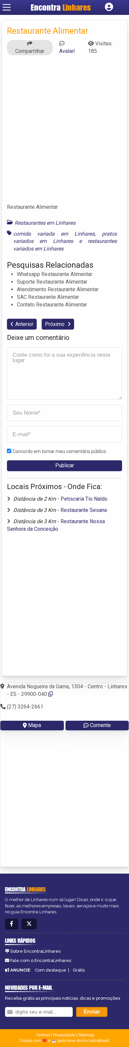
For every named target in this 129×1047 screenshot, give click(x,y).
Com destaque (50, 970)
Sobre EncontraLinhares (35, 951)
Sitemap (86, 1035)
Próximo (55, 324)
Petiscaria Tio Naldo (84, 499)
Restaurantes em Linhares (45, 223)
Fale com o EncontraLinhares (40, 960)
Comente (100, 725)
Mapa (34, 725)
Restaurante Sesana (84, 510)
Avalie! (67, 51)
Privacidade (64, 1035)
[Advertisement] (64, 132)
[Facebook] (11, 924)
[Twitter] (29, 924)
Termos (42, 1035)
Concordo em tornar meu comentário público (59, 451)
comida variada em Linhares (54, 234)
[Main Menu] (6, 7)
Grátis (79, 970)
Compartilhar (29, 51)
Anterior (24, 324)
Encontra (61, 7)
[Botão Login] (109, 7)
